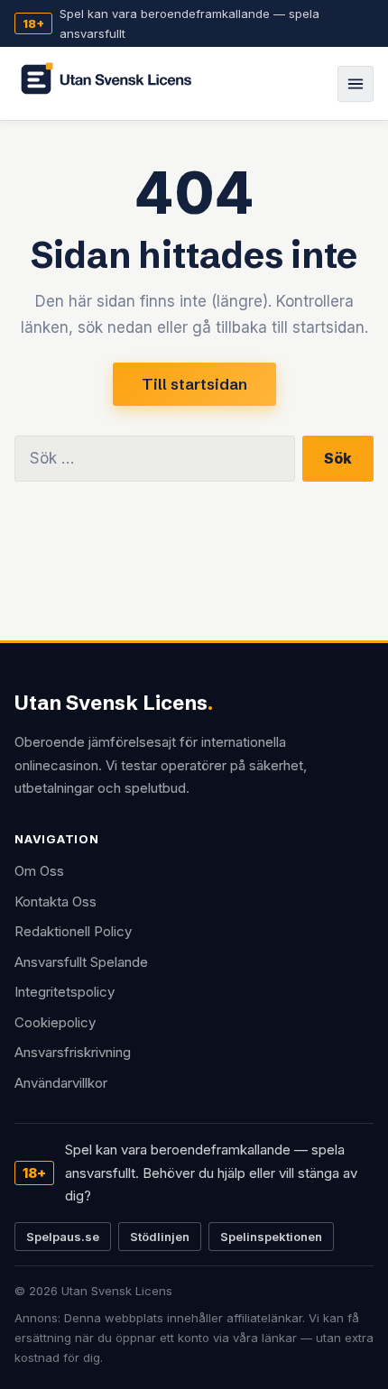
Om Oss (39, 870)
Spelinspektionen (271, 1236)
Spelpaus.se (62, 1236)
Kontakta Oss (55, 901)
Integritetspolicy (64, 991)
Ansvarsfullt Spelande (81, 961)
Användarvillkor (60, 1082)
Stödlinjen (159, 1236)
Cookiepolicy (55, 1022)
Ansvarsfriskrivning (72, 1052)
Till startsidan (194, 383)
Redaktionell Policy (73, 931)
